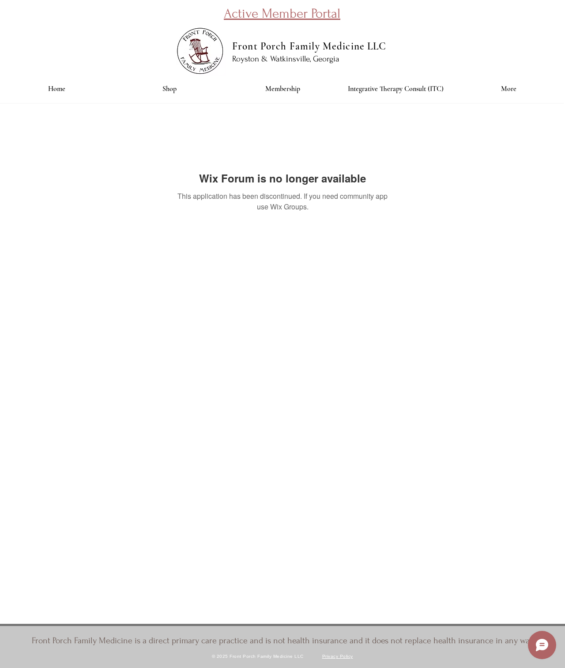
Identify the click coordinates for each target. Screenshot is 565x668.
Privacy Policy (337, 656)
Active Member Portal (282, 13)
